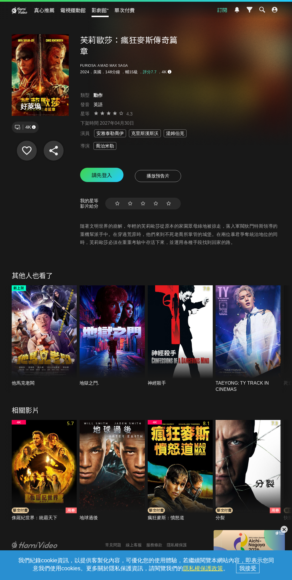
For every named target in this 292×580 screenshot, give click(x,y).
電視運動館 (73, 10)
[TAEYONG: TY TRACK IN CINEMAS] (248, 339)
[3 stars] (143, 203)
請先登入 (102, 175)
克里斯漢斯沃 (145, 133)
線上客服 (134, 545)
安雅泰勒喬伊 (110, 133)
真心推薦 (44, 10)
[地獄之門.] (112, 335)
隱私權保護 (177, 545)
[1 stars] (117, 203)
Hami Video (19, 10)
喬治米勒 (105, 146)
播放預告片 (158, 175)
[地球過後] (112, 470)
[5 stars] (168, 203)
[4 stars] (155, 203)
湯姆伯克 (175, 133)
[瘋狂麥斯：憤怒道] (180, 470)
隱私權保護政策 (203, 568)
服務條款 (154, 545)
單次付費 (124, 10)
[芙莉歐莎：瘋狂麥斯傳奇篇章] (27, 151)
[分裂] (248, 470)
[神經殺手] (180, 335)
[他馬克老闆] (44, 335)
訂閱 (222, 9)
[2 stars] (130, 203)
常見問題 (113, 545)
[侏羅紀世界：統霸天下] (44, 470)
